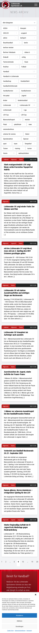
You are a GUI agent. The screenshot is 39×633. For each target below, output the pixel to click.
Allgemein (14, 159)
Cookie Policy (10, 630)
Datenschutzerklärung (20, 630)
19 (32, 562)
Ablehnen (19, 621)
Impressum (29, 630)
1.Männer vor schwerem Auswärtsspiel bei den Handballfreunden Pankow (19, 412)
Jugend (13, 520)
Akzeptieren (19, 615)
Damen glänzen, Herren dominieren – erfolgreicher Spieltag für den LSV (18, 491)
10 (23, 562)
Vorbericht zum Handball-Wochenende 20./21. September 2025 (18, 452)
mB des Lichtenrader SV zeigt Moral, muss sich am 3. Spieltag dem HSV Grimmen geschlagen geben (18, 251)
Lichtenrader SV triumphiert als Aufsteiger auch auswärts (16, 333)
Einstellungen (19, 626)
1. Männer (5, 159)
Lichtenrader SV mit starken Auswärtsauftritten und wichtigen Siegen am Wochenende (16, 293)
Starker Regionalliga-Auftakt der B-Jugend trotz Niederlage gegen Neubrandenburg (17, 527)
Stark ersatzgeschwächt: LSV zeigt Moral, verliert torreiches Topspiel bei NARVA (18, 167)
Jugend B (13, 243)
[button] (36, 595)
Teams (21, 159)
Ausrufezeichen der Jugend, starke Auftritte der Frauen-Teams (17, 373)
